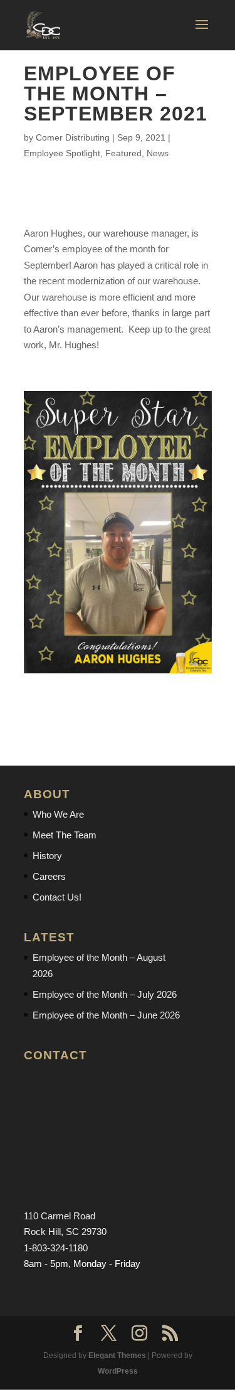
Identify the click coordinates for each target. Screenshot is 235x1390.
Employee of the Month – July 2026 (105, 994)
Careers (49, 876)
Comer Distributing (73, 137)
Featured (123, 153)
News (158, 153)
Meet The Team (65, 835)
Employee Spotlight (62, 153)
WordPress (118, 1371)
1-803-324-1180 (56, 1248)
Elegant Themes (117, 1355)
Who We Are (58, 814)
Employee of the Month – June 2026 (106, 1015)
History (47, 855)
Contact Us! (57, 897)
